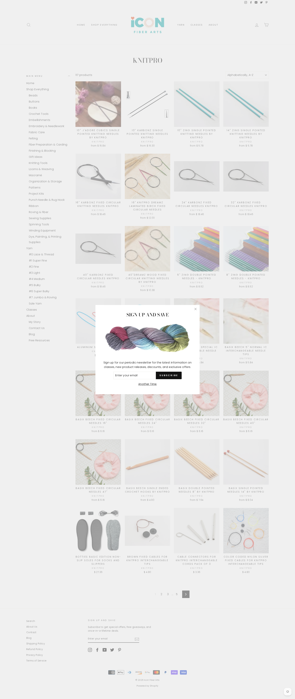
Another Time (147, 384)
